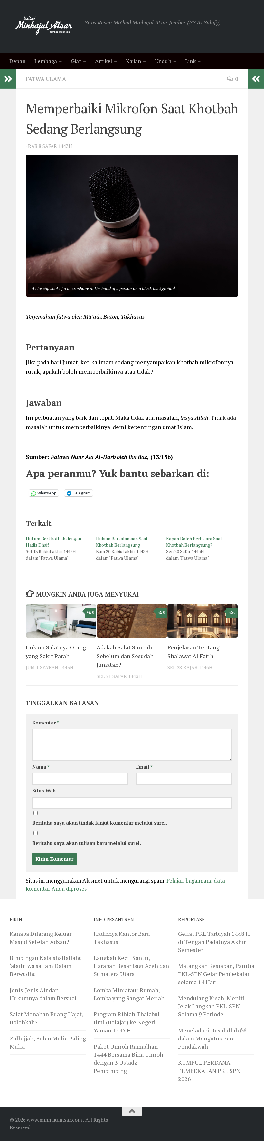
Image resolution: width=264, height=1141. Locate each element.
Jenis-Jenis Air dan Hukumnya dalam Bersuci (43, 994)
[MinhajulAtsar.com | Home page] (44, 26)
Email (144, 767)
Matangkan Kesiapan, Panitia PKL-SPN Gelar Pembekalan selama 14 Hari (216, 974)
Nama (41, 767)
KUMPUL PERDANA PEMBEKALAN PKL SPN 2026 (209, 1070)
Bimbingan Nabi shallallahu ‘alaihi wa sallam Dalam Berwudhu (46, 966)
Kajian (133, 61)
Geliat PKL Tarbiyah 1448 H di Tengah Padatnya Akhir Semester (214, 942)
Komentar (45, 723)
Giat (76, 61)
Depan (17, 61)
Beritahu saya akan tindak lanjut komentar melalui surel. (99, 823)
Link (190, 61)
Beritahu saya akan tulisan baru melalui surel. (86, 843)
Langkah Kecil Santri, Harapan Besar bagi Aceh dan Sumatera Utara (131, 966)
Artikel (103, 61)
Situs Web (44, 791)
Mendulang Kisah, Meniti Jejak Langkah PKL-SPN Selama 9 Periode (211, 1006)
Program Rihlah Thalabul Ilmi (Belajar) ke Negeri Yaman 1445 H (127, 1022)
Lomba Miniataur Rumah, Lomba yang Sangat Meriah (129, 994)
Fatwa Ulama (46, 78)
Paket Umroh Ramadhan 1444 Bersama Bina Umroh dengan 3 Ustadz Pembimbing (128, 1058)
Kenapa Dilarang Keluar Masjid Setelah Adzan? (40, 937)
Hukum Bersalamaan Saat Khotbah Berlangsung (122, 541)
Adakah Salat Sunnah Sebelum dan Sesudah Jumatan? (125, 655)
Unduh (163, 61)
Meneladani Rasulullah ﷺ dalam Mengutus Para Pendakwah (212, 1038)
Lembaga (45, 61)
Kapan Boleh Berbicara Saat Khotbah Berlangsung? (194, 541)
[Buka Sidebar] (8, 79)
